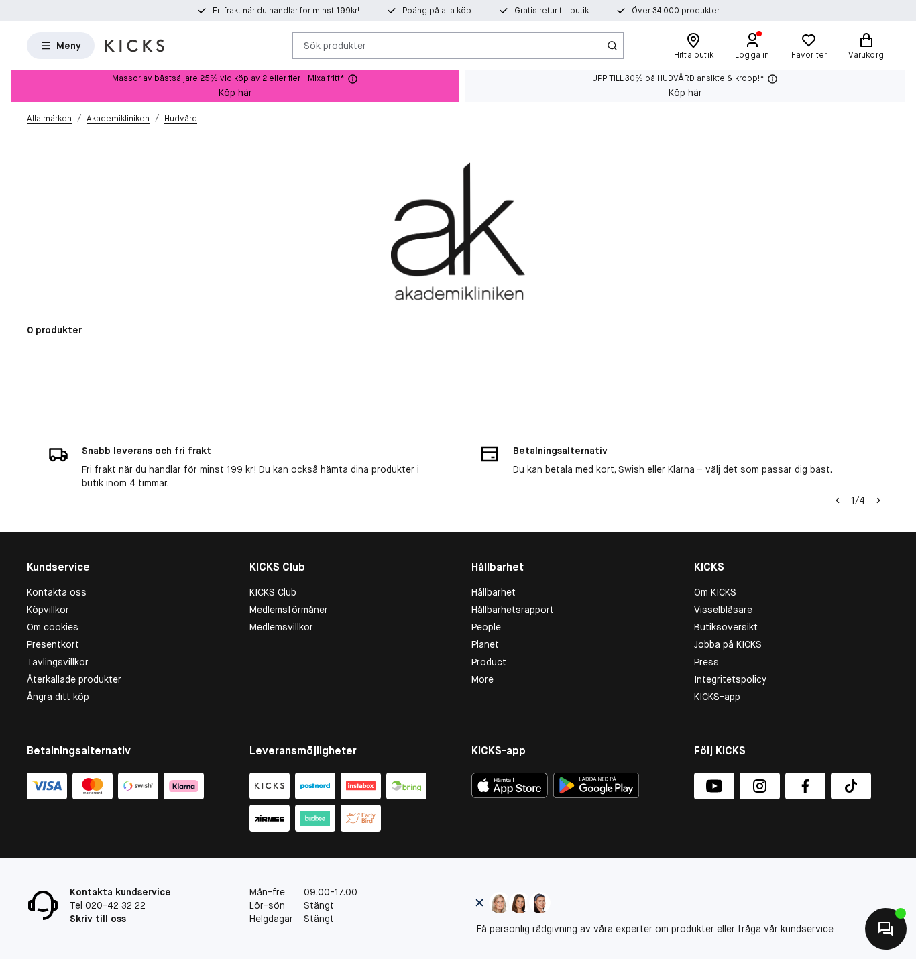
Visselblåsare (723, 610)
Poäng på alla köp (436, 10)
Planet (485, 644)
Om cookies (52, 627)
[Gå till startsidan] (134, 45)
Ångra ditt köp (58, 697)
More (482, 679)
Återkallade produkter (74, 679)
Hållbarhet (493, 592)
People (486, 627)
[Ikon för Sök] (612, 45)
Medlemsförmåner (288, 610)
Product (488, 662)
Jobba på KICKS (728, 644)
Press (706, 662)
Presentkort (53, 644)
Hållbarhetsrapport (512, 610)
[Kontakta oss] (886, 929)
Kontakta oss (57, 592)
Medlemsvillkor (281, 627)
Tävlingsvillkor (58, 662)
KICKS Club (272, 592)
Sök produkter (335, 45)
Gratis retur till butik (551, 10)
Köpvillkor (48, 610)
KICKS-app (717, 697)
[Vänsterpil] (837, 500)
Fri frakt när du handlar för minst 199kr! (286, 10)
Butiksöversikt (726, 627)
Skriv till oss (98, 919)
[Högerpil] (878, 500)
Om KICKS (715, 592)
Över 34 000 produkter (676, 10)
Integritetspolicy (730, 679)
